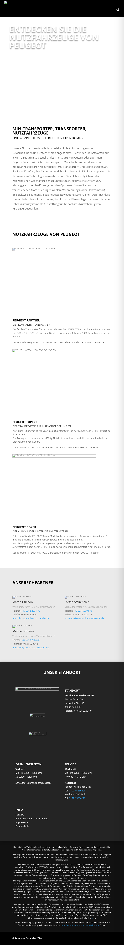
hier (93, 917)
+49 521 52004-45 (30, 639)
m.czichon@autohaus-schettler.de (30, 618)
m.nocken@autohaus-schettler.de (30, 647)
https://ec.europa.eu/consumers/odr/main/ (80, 925)
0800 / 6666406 (77, 790)
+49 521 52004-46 (82, 610)
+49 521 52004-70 (30, 610)
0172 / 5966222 (77, 798)
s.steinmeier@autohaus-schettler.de (84, 618)
